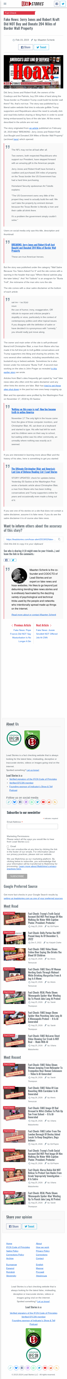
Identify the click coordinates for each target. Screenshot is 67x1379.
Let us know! (33, 770)
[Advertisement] (33, 680)
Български (11, 1264)
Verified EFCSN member (21, 783)
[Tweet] (63, 4)
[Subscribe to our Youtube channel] (43, 802)
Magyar (39, 1268)
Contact (40, 1258)
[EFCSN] (33, 1355)
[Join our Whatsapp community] (31, 802)
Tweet (42, 47)
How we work (42, 1247)
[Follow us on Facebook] (20, 802)
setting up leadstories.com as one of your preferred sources (33, 898)
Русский (40, 1272)
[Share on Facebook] (7, 560)
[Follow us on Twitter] (37, 802)
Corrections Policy (15, 1254)
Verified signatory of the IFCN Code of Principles (33, 779)
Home (9, 1243)
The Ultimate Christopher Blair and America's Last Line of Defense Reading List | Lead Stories (34, 470)
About (39, 1243)
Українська (41, 1275)
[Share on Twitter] (13, 560)
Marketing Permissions (18, 836)
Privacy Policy (43, 1251)
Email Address (15, 821)
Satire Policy (12, 1251)
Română (10, 1272)
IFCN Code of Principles (18, 1247)
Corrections (41, 1254)
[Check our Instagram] (26, 802)
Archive (10, 1258)
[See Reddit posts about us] (49, 802)
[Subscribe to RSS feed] (54, 802)
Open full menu (5, 4)
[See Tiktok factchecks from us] (8, 802)
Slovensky (11, 1275)
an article (33, 128)
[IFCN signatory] (33, 1337)
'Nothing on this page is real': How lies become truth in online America (34, 410)
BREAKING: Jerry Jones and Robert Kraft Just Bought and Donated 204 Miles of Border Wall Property (34, 248)
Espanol (10, 1268)
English (39, 1264)
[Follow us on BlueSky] (14, 802)
